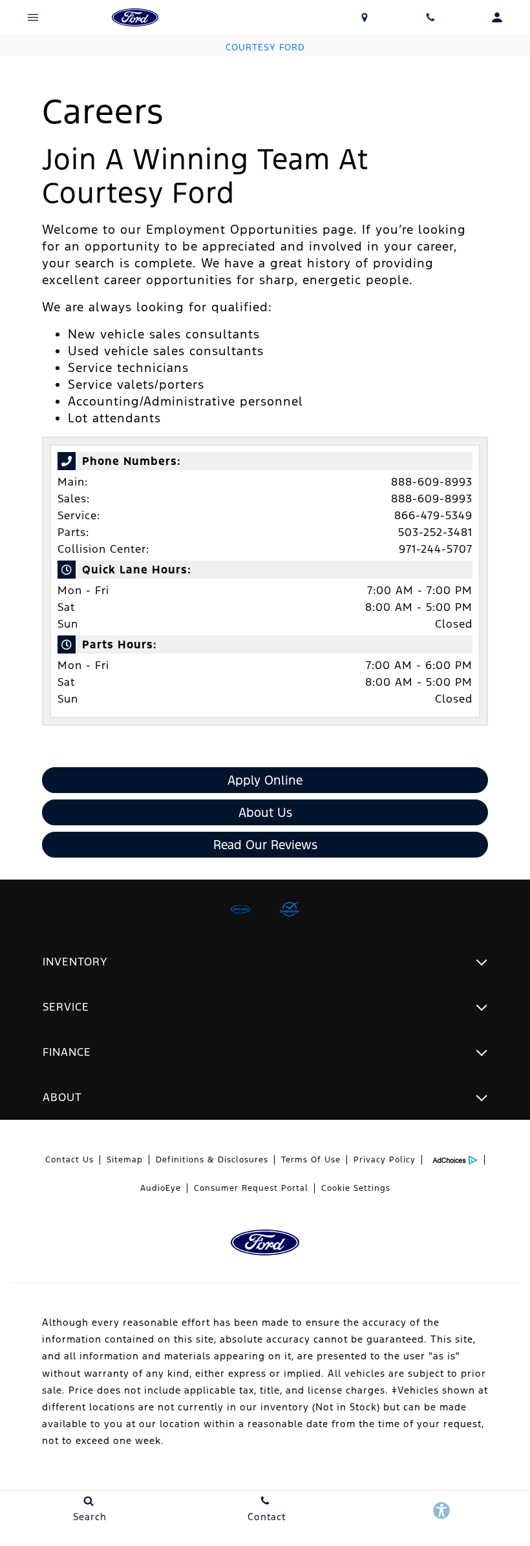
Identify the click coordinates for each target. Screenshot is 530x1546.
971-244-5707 (435, 549)
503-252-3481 (435, 532)
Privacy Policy (385, 1160)
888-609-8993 (431, 482)
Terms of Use (311, 1160)
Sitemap (125, 1160)
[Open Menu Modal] (33, 17)
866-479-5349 (433, 515)
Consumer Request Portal (251, 1188)
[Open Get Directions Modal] (365, 17)
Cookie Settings (355, 1188)
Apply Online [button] (265, 780)
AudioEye (160, 1188)
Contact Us (69, 1160)
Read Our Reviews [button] (265, 844)
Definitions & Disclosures (212, 1160)
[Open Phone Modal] (431, 17)
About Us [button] (265, 812)
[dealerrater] (289, 909)
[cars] (240, 909)
